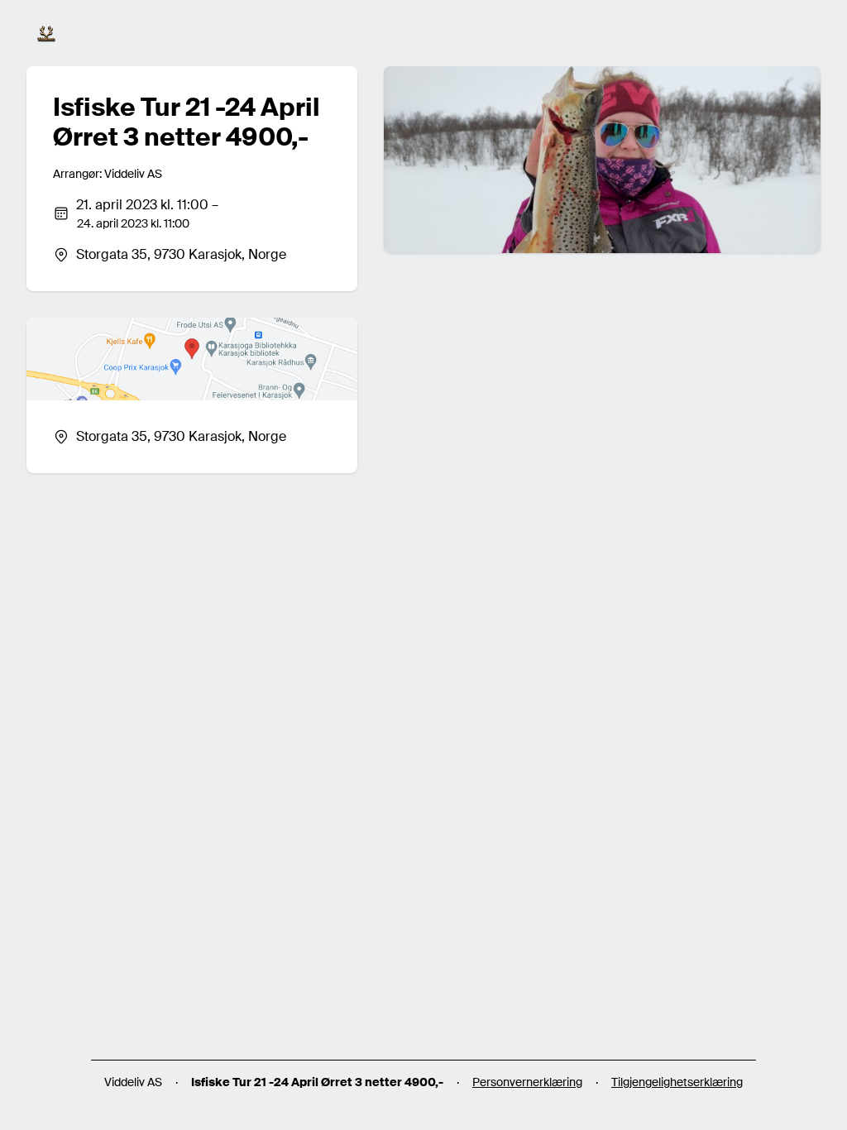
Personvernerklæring (527, 1082)
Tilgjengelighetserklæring (677, 1082)
